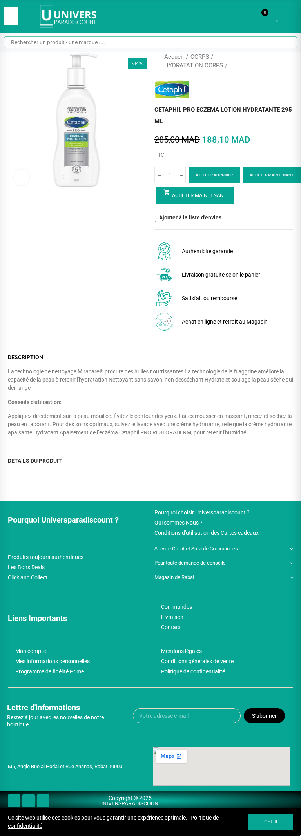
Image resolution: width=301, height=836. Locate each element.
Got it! (270, 822)
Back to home (277, 61)
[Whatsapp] (43, 800)
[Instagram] (28, 800)
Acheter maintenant (272, 175)
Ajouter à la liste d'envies (190, 217)
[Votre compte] (289, 16)
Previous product (268, 61)
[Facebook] (14, 800)
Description (25, 357)
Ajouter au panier (214, 175)
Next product (287, 61)
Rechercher (284, 42)
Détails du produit (35, 461)
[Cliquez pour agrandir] (21, 177)
